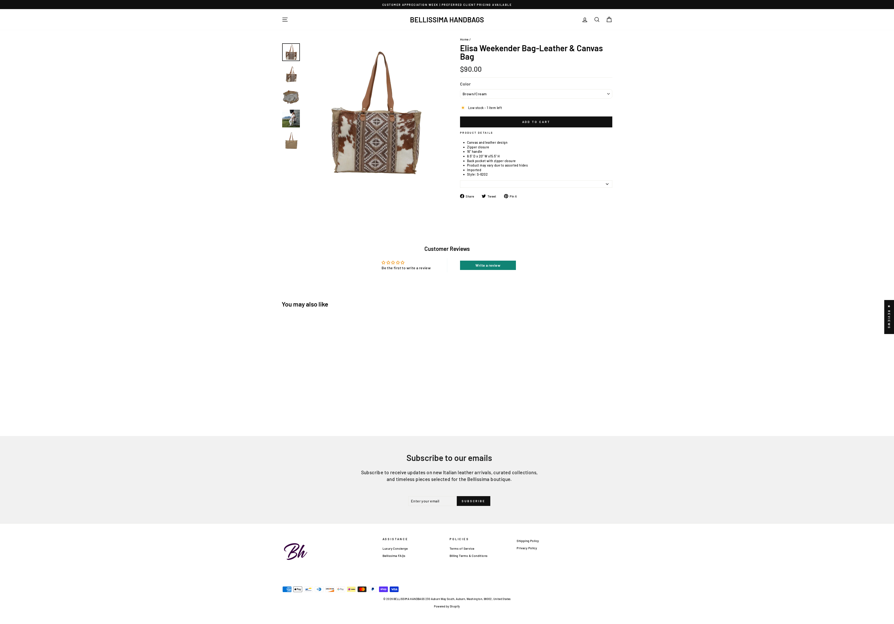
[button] (93, 580)
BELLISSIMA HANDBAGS (447, 19)
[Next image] (308, 186)
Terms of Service (462, 548)
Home (464, 39)
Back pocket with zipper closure (491, 161)
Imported (474, 170)
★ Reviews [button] (889, 317)
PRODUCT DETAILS (476, 132)
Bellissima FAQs (394, 556)
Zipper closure (478, 147)
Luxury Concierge (395, 548)
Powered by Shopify (447, 606)
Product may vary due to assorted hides (497, 165)
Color (465, 83)
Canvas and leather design (487, 142)
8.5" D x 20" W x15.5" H (483, 156)
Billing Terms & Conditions (469, 556)
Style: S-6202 (477, 174)
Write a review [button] (487, 265)
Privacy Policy (527, 548)
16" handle (474, 151)
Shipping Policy (528, 541)
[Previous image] (305, 186)
